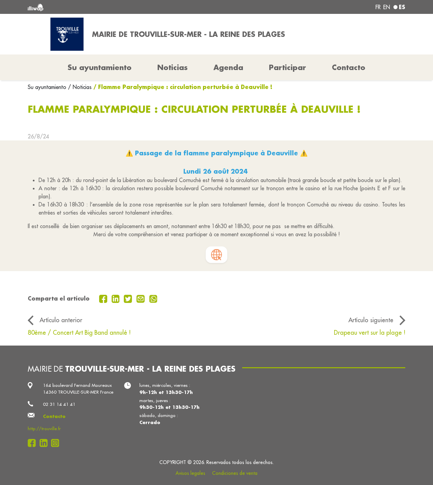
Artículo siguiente (370, 320)
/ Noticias (80, 87)
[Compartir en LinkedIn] (116, 298)
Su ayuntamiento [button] (100, 67)
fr (378, 7)
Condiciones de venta (234, 473)
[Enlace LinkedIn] (45, 443)
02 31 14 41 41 (59, 404)
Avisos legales (190, 473)
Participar (287, 67)
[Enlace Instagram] (57, 443)
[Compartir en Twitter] (128, 298)
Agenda (228, 67)
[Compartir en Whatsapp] (153, 298)
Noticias (172, 67)
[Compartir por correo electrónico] (141, 298)
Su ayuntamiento (48, 87)
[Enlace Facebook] (34, 443)
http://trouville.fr (44, 429)
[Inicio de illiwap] (104, 7)
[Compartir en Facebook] (104, 298)
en (386, 7)
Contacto (348, 67)
